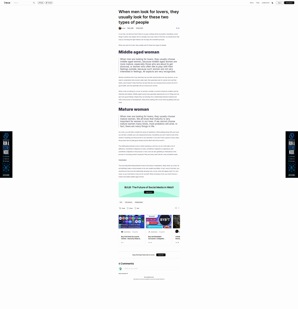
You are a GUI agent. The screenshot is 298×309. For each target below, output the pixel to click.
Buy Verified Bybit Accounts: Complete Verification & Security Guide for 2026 (156, 238)
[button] (251, 3)
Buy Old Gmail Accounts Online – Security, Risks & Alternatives (130, 238)
